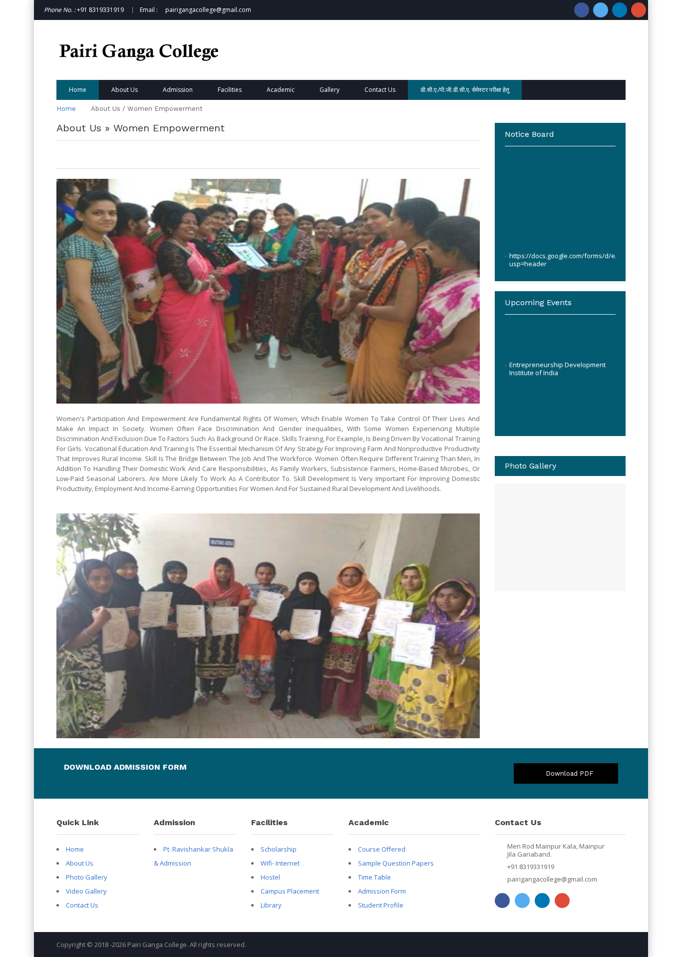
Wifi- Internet (280, 863)
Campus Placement (290, 891)
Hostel (270, 877)
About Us (124, 89)
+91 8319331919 (530, 867)
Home (77, 89)
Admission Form (382, 891)
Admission (178, 89)
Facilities (230, 89)
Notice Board (528, 265)
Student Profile (380, 905)
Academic (281, 89)
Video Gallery (86, 891)
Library (271, 905)
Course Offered (381, 849)
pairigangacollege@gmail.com (552, 879)
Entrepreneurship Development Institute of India (557, 352)
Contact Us (379, 89)
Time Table (374, 877)
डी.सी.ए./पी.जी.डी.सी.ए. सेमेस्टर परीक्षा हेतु (464, 89)
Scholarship (279, 849)
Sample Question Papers (396, 863)
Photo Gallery (86, 877)
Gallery (330, 89)
